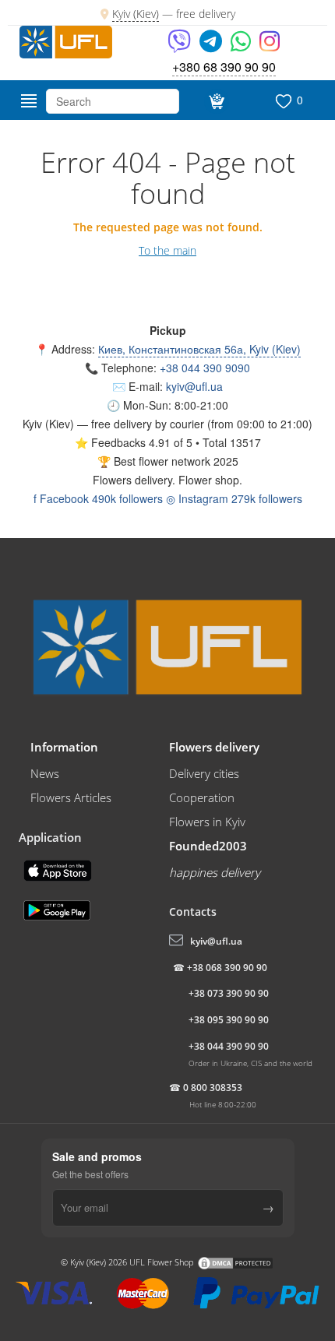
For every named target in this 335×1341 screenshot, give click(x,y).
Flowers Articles (70, 797)
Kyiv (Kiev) (135, 13)
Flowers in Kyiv (207, 821)
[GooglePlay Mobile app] (58, 909)
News (44, 773)
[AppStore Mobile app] (59, 869)
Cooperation (202, 797)
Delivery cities (204, 773)
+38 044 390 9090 (205, 367)
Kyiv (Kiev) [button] (48, 423)
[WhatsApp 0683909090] (242, 46)
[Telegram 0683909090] (211, 46)
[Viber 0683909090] (180, 46)
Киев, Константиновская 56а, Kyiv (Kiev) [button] (199, 349)
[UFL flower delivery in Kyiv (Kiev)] (65, 40)
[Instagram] (269, 46)
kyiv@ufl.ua (194, 386)
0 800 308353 (212, 1087)
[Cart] (214, 101)
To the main (167, 250)
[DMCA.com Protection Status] (235, 1261)
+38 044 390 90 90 (229, 1046)
